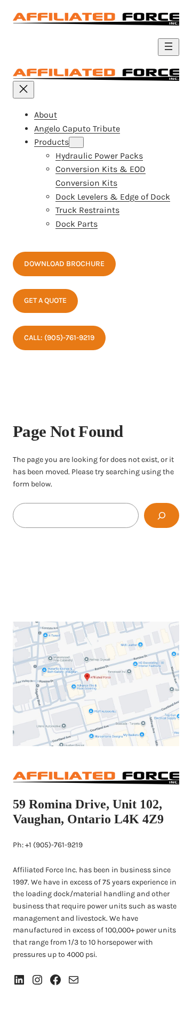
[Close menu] (23, 89)
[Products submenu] (76, 142)
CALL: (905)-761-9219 (59, 337)
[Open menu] (168, 47)
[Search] (161, 515)
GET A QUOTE (45, 300)
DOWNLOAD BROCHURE (64, 263)
